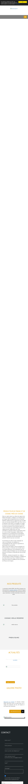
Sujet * (6, 763)
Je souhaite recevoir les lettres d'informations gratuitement (12, 778)
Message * (7, 768)
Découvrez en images (9, 701)
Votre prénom (8, 745)
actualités (15, 660)
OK (22, 2)
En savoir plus (17, 3)
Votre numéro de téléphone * (12, 751)
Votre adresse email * (13, 757)
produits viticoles (13, 590)
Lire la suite (10, 682)
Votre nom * (8, 740)
